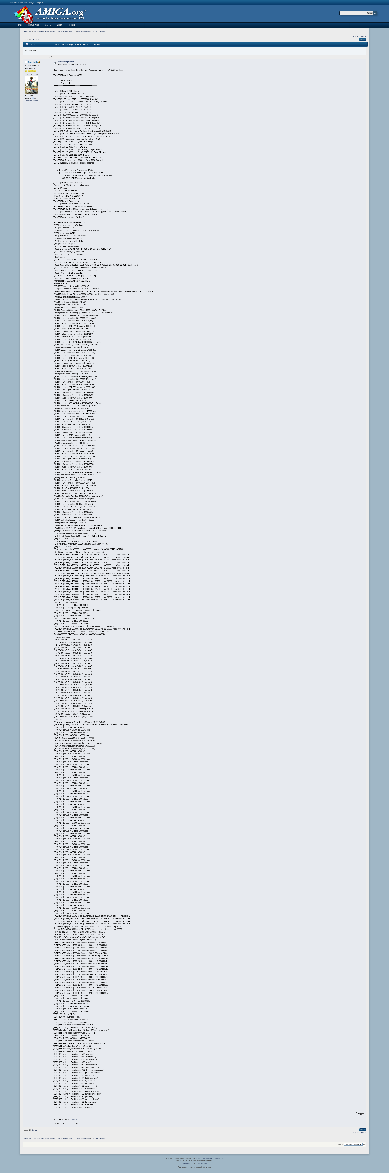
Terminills (33, 62)
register (40, 3)
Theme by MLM (201, 1163)
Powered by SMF (188, 1163)
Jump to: (341, 1144)
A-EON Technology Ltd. (204, 1158)
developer (75, 1119)
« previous (357, 36)
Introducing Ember (66, 62)
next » (363, 36)
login (32, 3)
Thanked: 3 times (31, 101)
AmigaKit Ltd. (218, 1158)
